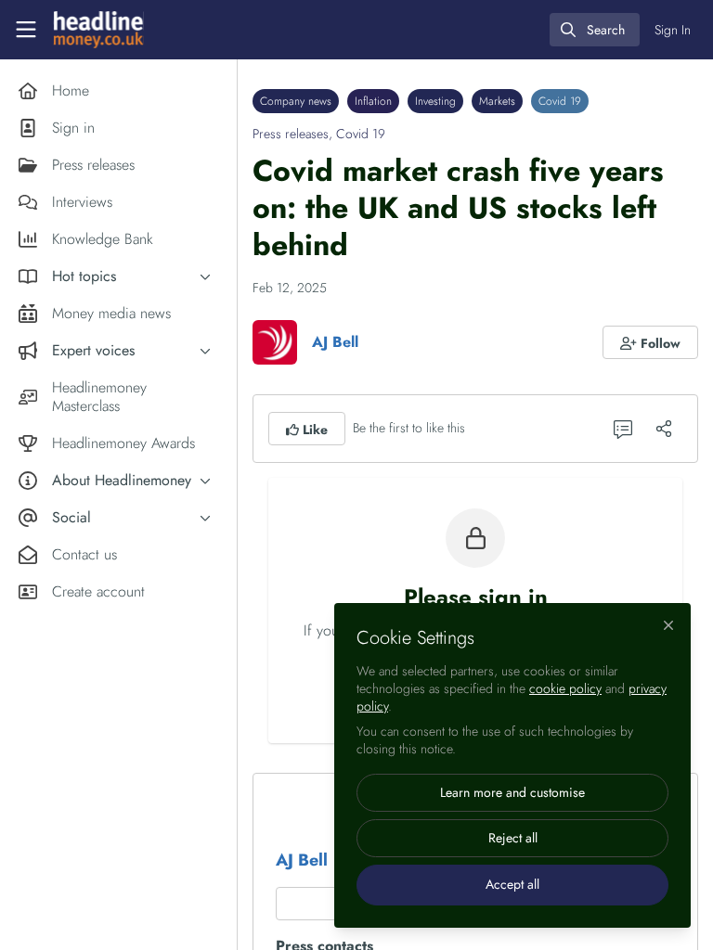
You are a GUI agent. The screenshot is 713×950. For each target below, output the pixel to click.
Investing (435, 101)
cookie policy (565, 688)
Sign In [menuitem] (673, 29)
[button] (651, 342)
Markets (497, 101)
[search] (595, 29)
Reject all (513, 837)
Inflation (373, 101)
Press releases (291, 133)
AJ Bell (335, 342)
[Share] (663, 428)
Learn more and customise (512, 792)
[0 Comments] (623, 428)
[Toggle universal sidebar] (26, 30)
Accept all (512, 884)
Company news (295, 101)
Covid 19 (559, 101)
